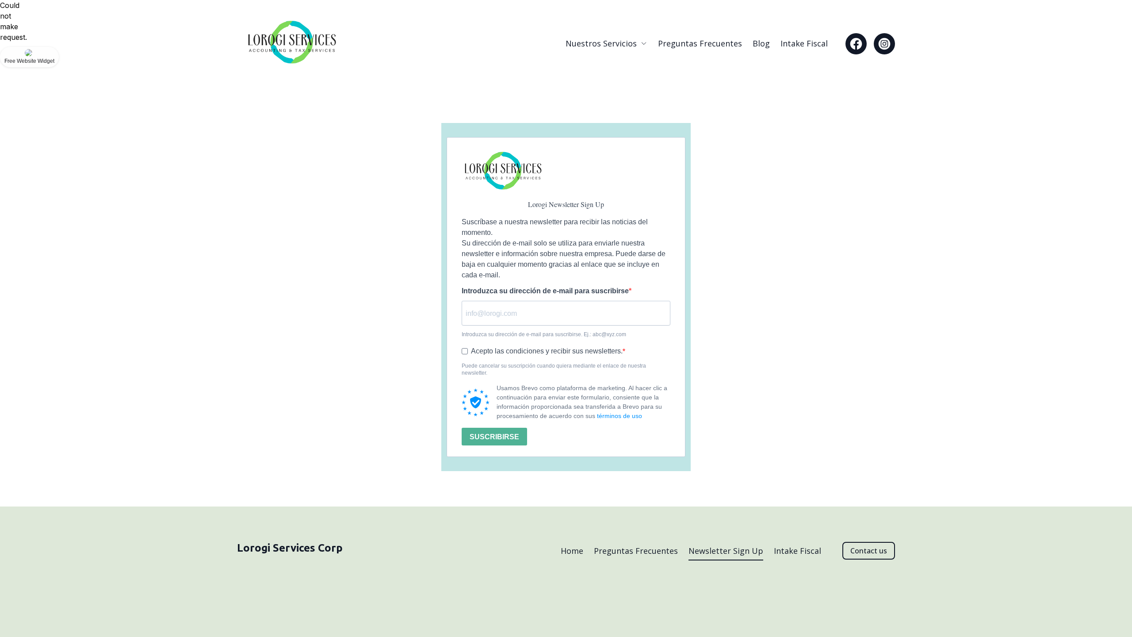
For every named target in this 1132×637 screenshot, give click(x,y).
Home (572, 550)
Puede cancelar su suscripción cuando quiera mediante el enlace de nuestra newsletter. (554, 369)
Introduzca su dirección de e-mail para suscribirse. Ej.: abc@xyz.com (544, 334)
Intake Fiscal (804, 43)
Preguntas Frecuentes (700, 43)
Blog (761, 43)
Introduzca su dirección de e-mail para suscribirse (545, 291)
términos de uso (619, 415)
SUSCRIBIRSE (494, 437)
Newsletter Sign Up (725, 550)
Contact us (868, 551)
